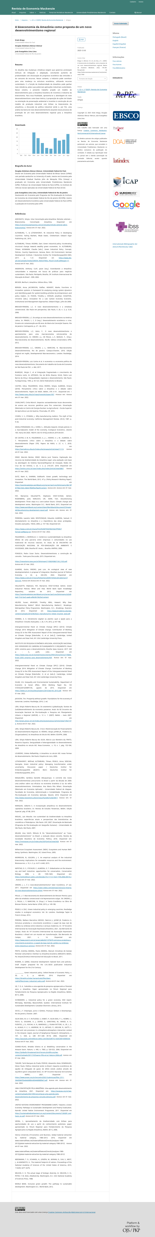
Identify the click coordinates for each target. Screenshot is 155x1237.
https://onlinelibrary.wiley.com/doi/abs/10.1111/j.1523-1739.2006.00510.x (43, 877)
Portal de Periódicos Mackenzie (61, 12)
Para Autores (117, 64)
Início (17, 20)
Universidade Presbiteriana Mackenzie (91, 12)
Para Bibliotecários (119, 68)
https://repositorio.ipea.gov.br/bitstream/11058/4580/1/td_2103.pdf (41, 561)
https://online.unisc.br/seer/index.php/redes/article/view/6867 (39, 468)
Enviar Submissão (120, 23)
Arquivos (22, 12)
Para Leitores (117, 61)
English (115, 40)
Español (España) (119, 44)
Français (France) (119, 47)
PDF (82, 40)
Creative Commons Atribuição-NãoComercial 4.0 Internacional (71, 1212)
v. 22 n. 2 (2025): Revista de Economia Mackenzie (46, 20)
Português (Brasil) (119, 37)
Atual (14, 12)
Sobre (32, 12)
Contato (112, 12)
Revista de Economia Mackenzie (33, 8)
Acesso (141, 2)
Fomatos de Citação (85, 79)
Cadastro (133, 2)
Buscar (139, 12)
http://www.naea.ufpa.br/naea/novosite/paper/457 (34, 394)
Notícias (42, 12)
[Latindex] (121, 172)
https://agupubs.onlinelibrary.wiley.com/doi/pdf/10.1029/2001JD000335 (42, 1039)
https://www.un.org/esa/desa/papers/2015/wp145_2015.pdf (38, 691)
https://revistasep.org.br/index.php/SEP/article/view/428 (37, 841)
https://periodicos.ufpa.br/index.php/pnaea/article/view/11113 (39, 449)
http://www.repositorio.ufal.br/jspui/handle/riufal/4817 (36, 798)
